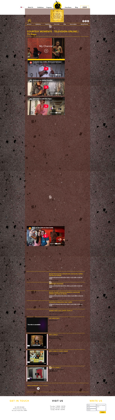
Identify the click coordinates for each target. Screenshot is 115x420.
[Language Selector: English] (22, 7)
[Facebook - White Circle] (83, 21)
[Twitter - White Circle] (88, 21)
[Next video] (62, 48)
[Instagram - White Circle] (86, 21)
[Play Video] (46, 51)
